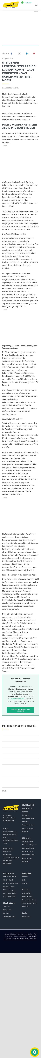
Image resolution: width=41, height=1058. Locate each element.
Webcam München (28, 855)
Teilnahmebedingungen (11, 857)
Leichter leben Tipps (28, 900)
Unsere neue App (27, 828)
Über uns (25, 822)
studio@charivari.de (9, 832)
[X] (19, 53)
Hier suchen (26, 916)
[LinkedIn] (26, 53)
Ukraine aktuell (8, 880)
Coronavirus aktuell (9, 877)
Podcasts (25, 877)
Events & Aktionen (28, 818)
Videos (24, 883)
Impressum (7, 852)
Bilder (24, 880)
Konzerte (6, 913)
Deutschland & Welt (9, 893)
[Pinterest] (34, 53)
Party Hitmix (7, 910)
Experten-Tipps (27, 896)
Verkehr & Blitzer (8, 887)
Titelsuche (6, 906)
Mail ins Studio (8, 849)
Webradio (33, 939)
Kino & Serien (26, 893)
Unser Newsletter (28, 825)
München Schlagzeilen (29, 845)
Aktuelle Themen (27, 841)
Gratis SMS (25, 906)
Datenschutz (7, 855)
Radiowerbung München (20, 939)
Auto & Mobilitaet (9, 896)
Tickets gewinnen (8, 916)
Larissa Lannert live (17, 699)
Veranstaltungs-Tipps (29, 903)
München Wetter (27, 851)
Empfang (25, 832)
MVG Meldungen (8, 890)
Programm (25, 815)
